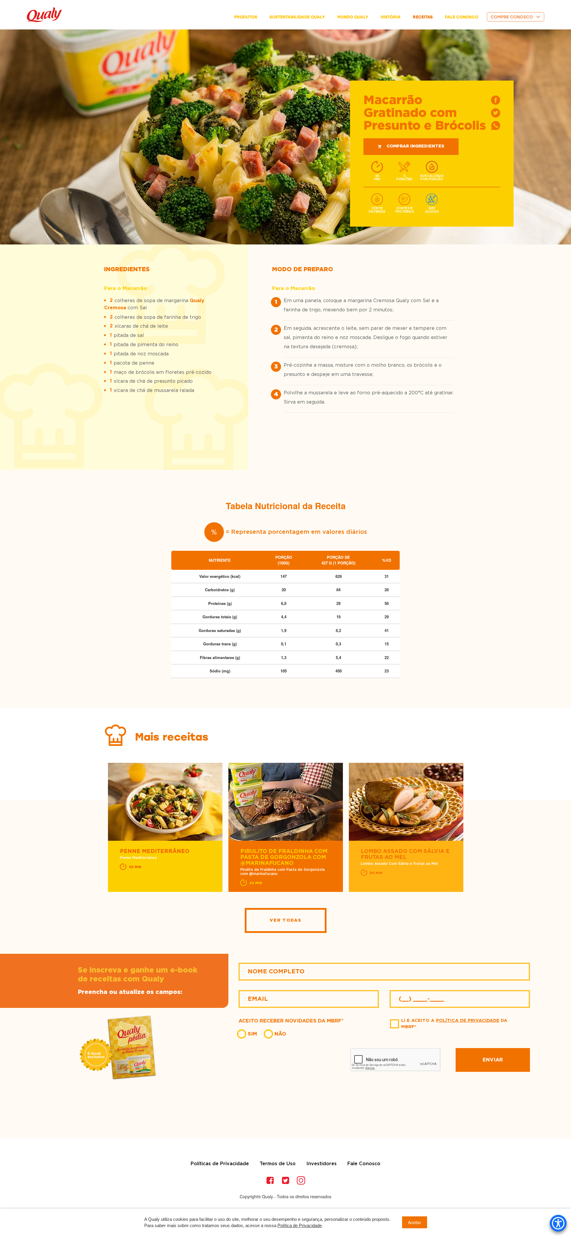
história (391, 17)
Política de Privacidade (467, 1020)
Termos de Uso (278, 1163)
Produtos (245, 17)
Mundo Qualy (352, 17)
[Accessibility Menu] (558, 1223)
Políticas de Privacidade (220, 1163)
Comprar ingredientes (415, 146)
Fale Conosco (363, 1163)
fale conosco (461, 17)
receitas (423, 17)
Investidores (321, 1163)
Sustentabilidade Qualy (297, 17)
